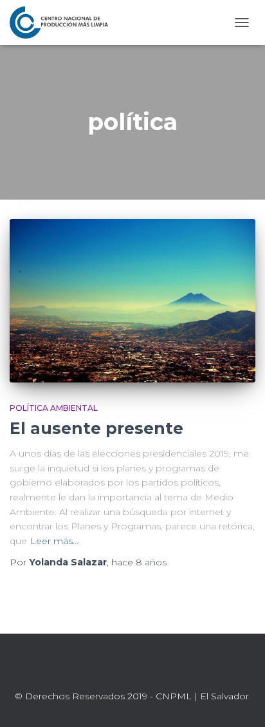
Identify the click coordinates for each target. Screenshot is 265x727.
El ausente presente (96, 428)
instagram (148, 668)
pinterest (163, 668)
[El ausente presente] (132, 300)
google (132, 668)
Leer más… (54, 541)
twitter (117, 668)
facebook (101, 668)
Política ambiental (54, 408)
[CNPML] (64, 22)
